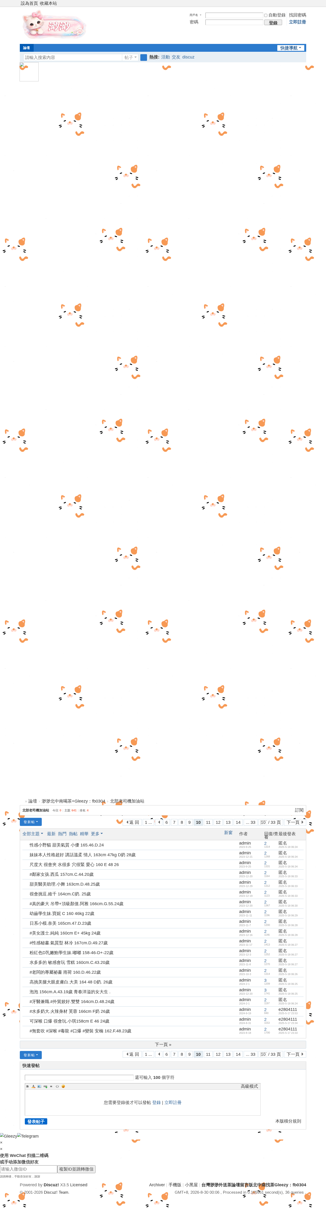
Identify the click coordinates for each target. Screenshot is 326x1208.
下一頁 (293, 822)
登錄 (156, 1102)
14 (238, 822)
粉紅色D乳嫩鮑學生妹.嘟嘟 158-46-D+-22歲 (71, 952)
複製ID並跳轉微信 (76, 1169)
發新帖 (29, 822)
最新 (51, 833)
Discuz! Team (56, 1192)
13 (228, 822)
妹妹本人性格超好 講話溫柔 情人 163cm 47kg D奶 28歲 (83, 854)
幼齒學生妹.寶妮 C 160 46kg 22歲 (62, 913)
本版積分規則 (288, 1121)
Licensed (78, 1184)
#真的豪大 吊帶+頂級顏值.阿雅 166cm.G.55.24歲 (76, 903)
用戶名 (193, 15)
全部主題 (31, 833)
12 (218, 822)
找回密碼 (297, 15)
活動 (165, 57)
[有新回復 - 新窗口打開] (26, 845)
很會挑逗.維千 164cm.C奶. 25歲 (60, 894)
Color (33, 1086)
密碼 (194, 22)
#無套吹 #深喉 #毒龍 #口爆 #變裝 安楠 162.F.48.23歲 (80, 1031)
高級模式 (249, 1086)
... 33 (250, 822)
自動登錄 (277, 15)
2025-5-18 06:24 (288, 1003)
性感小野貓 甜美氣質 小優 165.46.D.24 (67, 845)
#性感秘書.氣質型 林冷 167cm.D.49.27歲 (69, 942)
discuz (188, 57)
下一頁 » (163, 1044)
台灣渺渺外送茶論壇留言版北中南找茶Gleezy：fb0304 (22, 801)
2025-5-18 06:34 (288, 847)
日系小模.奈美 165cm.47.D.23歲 (60, 923)
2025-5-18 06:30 (288, 905)
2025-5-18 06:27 (288, 944)
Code (57, 1086)
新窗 (228, 833)
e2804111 (288, 1009)
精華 (84, 833)
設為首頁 (29, 3)
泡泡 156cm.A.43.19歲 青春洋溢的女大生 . (70, 991)
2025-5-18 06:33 (288, 876)
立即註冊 (297, 22)
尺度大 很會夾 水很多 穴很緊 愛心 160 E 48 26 (74, 864)
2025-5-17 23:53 (288, 1013)
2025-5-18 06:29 (288, 915)
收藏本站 (48, 3)
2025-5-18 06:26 (288, 974)
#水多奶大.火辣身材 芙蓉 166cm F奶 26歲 (70, 1011)
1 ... (148, 822)
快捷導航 (289, 48)
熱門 (62, 833)
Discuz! (51, 1184)
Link (45, 1086)
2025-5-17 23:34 (288, 1023)
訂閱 (299, 810)
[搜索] (143, 57)
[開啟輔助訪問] (299, 3)
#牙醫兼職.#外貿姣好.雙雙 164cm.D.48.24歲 (72, 1001)
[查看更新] (108, 833)
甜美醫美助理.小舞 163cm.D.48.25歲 (65, 884)
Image (39, 1086)
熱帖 (73, 833)
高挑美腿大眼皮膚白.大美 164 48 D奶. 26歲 (71, 982)
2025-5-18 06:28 (288, 925)
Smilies (63, 1086)
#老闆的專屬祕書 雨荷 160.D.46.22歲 (65, 972)
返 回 (134, 822)
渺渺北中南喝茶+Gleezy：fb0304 (73, 801)
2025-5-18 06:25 (288, 983)
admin (245, 843)
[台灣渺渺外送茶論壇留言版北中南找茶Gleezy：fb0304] (55, 24)
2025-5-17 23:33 (288, 1032)
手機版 (174, 1184)
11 (208, 822)
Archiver (157, 1184)
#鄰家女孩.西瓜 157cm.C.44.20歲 (62, 874)
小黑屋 (191, 1184)
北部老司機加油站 (127, 801)
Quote (51, 1086)
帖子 (129, 57)
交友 (176, 57)
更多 (95, 833)
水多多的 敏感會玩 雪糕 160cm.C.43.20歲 (70, 962)
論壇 (26, 48)
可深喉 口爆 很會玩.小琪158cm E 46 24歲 (69, 1021)
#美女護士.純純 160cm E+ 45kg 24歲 (65, 933)
